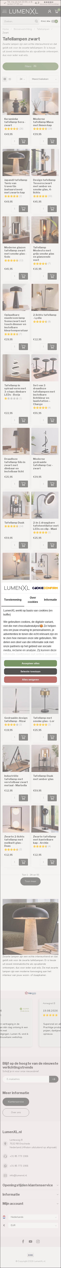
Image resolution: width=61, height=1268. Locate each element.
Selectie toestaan (30, 671)
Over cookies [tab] (33, 599)
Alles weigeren (30, 679)
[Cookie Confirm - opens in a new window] (45, 588)
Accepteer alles (30, 663)
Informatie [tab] (50, 599)
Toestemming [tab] (13, 599)
